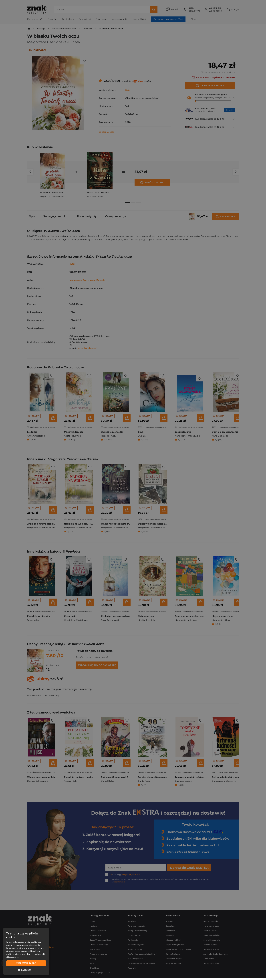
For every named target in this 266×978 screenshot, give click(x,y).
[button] (26, 970)
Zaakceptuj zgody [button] (26, 963)
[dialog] (26, 951)
